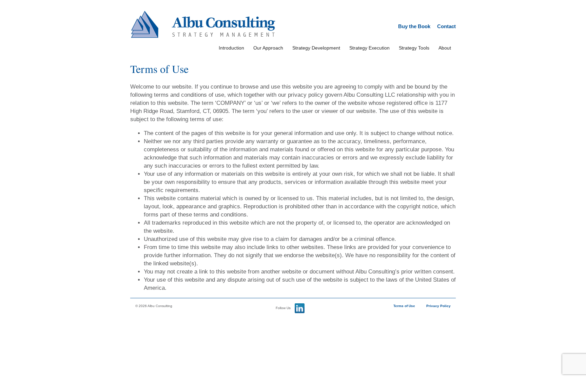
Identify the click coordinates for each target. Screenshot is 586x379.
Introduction (231, 48)
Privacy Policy (438, 306)
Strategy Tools (414, 48)
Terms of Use (404, 306)
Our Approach (268, 48)
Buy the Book (414, 26)
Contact (446, 26)
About (444, 48)
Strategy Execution (369, 48)
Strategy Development (316, 48)
